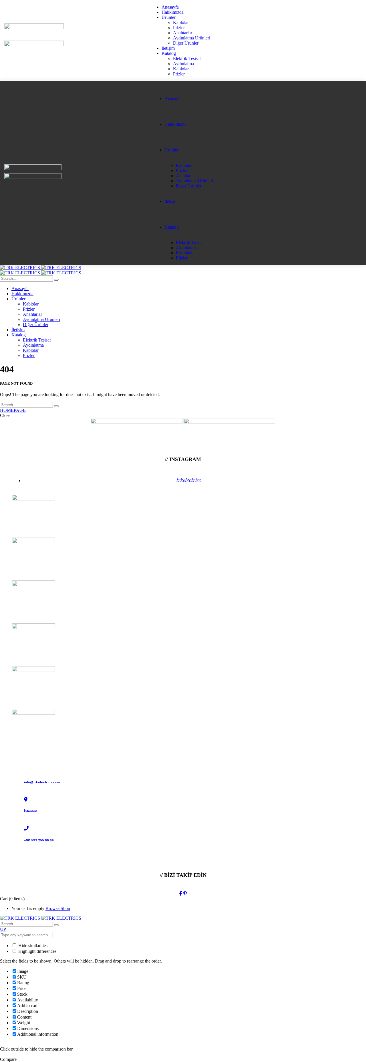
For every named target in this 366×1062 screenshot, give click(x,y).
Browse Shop (57, 908)
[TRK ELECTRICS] (40, 267)
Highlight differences (36, 951)
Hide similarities (32, 945)
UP (3, 929)
